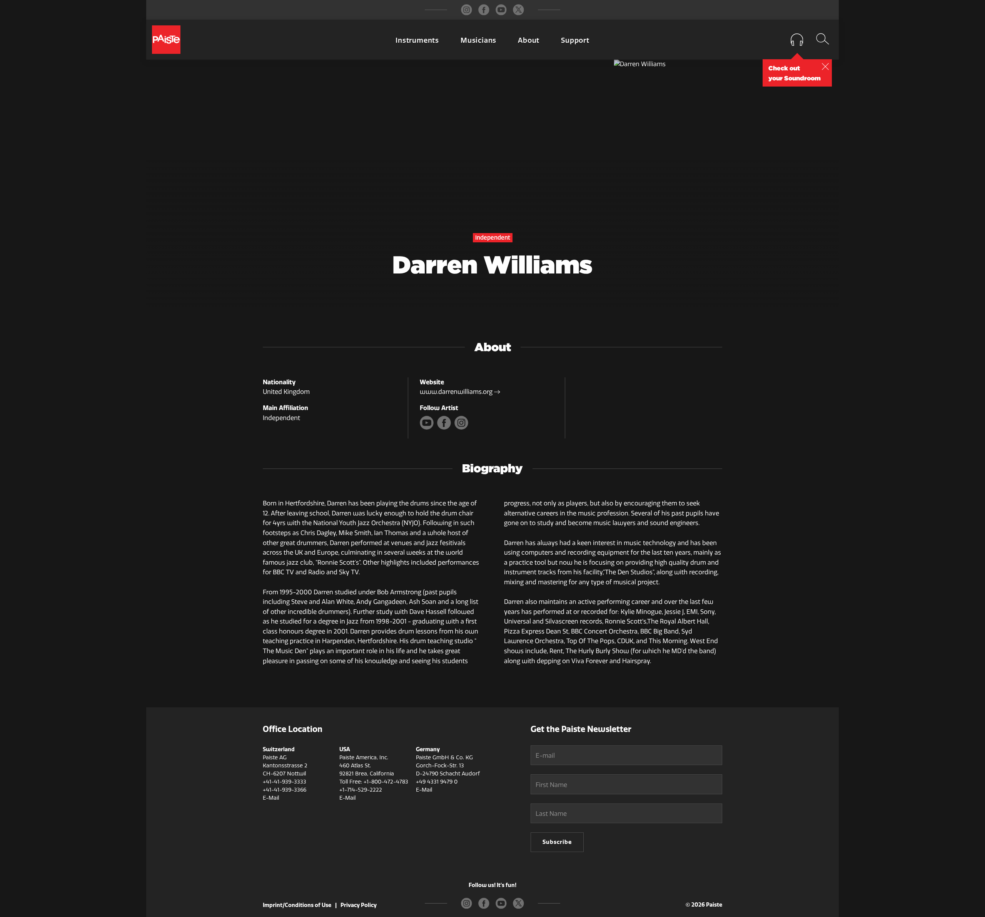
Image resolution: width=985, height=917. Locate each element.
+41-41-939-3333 (284, 782)
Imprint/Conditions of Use (297, 905)
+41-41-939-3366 (284, 790)
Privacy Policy (359, 905)
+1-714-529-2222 (360, 790)
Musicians (478, 40)
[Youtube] (428, 427)
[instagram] (466, 10)
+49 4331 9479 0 (436, 782)
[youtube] (501, 10)
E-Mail (271, 798)
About (528, 40)
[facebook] (483, 10)
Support (575, 40)
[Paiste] (166, 39)
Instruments (417, 40)
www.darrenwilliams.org (457, 391)
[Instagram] (462, 427)
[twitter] (518, 10)
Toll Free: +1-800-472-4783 (373, 782)
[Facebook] (445, 427)
